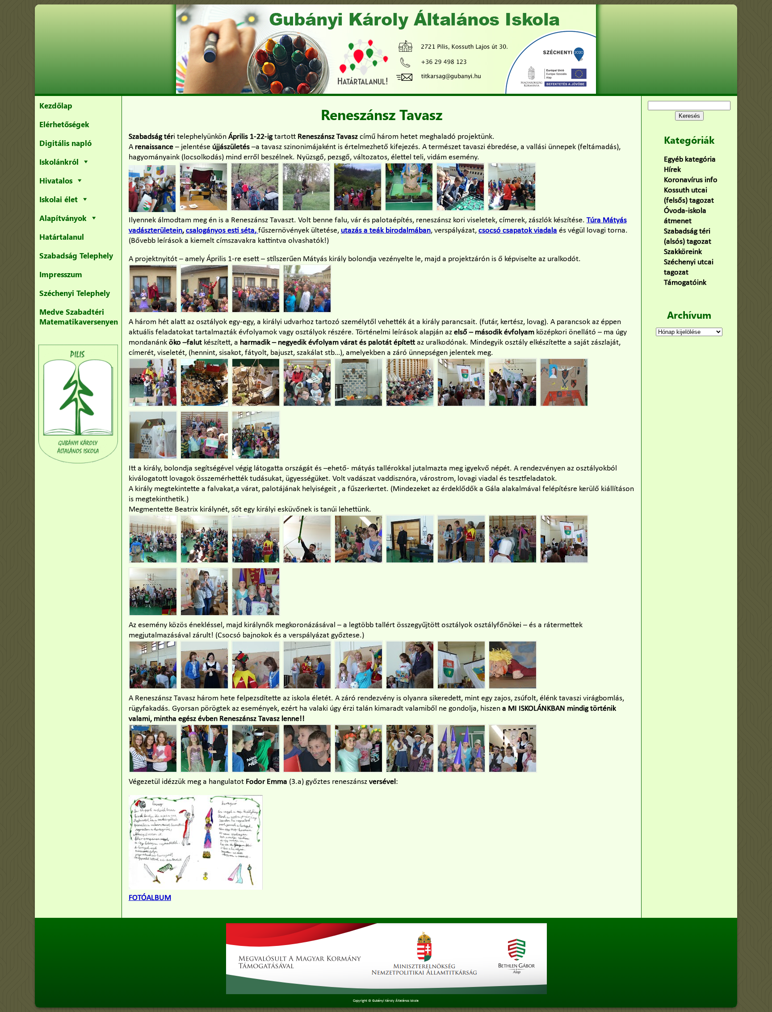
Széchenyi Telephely (74, 293)
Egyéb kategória (690, 159)
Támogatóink (685, 283)
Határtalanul (61, 237)
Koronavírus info (690, 180)
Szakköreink (683, 252)
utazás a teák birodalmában (386, 230)
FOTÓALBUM (150, 898)
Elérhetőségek (64, 124)
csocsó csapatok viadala (517, 230)
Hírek (672, 170)
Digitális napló (65, 143)
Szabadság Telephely (76, 255)
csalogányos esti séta (220, 230)
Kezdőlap (55, 105)
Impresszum (60, 274)
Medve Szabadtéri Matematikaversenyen (78, 316)
